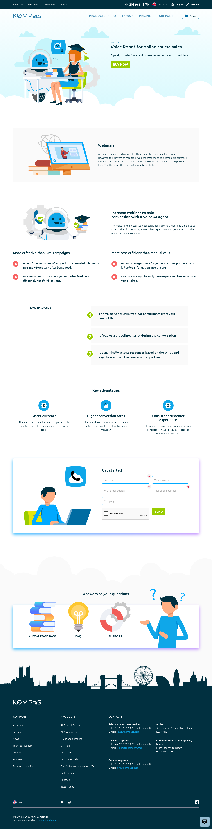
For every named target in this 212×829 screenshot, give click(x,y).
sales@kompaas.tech (128, 731)
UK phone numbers (71, 738)
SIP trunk (65, 745)
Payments (18, 759)
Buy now (120, 64)
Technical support (22, 745)
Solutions (122, 16)
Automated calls (69, 759)
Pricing (145, 16)
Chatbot (65, 779)
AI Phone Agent (69, 732)
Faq (78, 636)
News (16, 738)
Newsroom (32, 4)
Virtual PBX (67, 752)
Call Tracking (68, 773)
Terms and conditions (24, 766)
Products (97, 16)
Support (166, 16)
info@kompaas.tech (127, 767)
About (16, 4)
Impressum (19, 752)
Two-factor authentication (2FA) (78, 766)
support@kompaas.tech (130, 747)
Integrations (67, 786)
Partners (17, 732)
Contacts (64, 4)
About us (18, 725)
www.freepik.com (47, 819)
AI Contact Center (70, 725)
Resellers (50, 4)
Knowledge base (42, 636)
